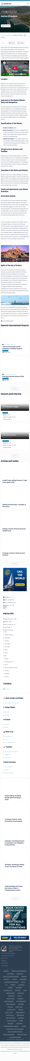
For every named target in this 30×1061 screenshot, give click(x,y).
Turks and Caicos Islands (15, 1029)
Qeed (6, 739)
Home (2, 35)
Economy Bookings (10, 742)
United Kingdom (8, 1034)
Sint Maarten (10, 1018)
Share (6, 25)
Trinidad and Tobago (11, 1026)
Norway (21, 1004)
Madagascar (10, 993)
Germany (21, 985)
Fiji (6, 985)
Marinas (7, 35)
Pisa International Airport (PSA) (13, 376)
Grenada (19, 987)
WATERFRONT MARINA (10, 407)
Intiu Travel (7, 757)
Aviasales (7, 715)
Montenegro (8, 1001)
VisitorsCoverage (9, 772)
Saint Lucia (9, 1012)
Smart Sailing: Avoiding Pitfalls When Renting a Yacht (13, 797)
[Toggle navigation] (28, 3)
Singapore (20, 1015)
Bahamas (20, 973)
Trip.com (7, 712)
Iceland (17, 990)
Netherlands (21, 1001)
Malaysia (21, 993)
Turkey (23, 1026)
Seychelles (10, 1015)
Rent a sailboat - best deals (12, 703)
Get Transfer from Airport (11, 751)
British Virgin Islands (10, 976)
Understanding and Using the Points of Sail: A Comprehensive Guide (13, 888)
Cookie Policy (4, 965)
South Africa (11, 1020)
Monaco (20, 998)
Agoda (6, 727)
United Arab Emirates (15, 1031)
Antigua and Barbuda (19, 971)
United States (22, 1034)
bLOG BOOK (4, 958)
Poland (10, 1007)
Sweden (10, 1023)
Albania (6, 971)
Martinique (11, 998)
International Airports (9, 344)
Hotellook (7, 724)
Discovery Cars (8, 736)
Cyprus (14, 979)
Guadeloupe (7, 990)
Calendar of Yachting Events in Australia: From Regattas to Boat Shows (14, 843)
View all (15, 388)
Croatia (6, 979)
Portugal (19, 1007)
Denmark (23, 979)
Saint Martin (20, 1012)
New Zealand (10, 1004)
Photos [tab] (12, 43)
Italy (12, 35)
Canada (24, 976)
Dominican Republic (11, 982)
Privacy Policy (4, 963)
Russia (21, 1009)
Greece (10, 987)
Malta (20, 996)
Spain (21, 1020)
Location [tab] (21, 43)
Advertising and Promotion (7, 955)
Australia (10, 973)
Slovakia (21, 1018)
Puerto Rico (11, 1009)
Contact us (3, 960)
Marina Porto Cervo (9, 435)
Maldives (11, 996)
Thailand (19, 1023)
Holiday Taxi (8, 754)
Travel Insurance (9, 767)
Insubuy (7, 770)
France (12, 985)
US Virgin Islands (15, 1037)
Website (7, 689)
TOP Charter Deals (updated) (8, 953)
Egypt (23, 982)
